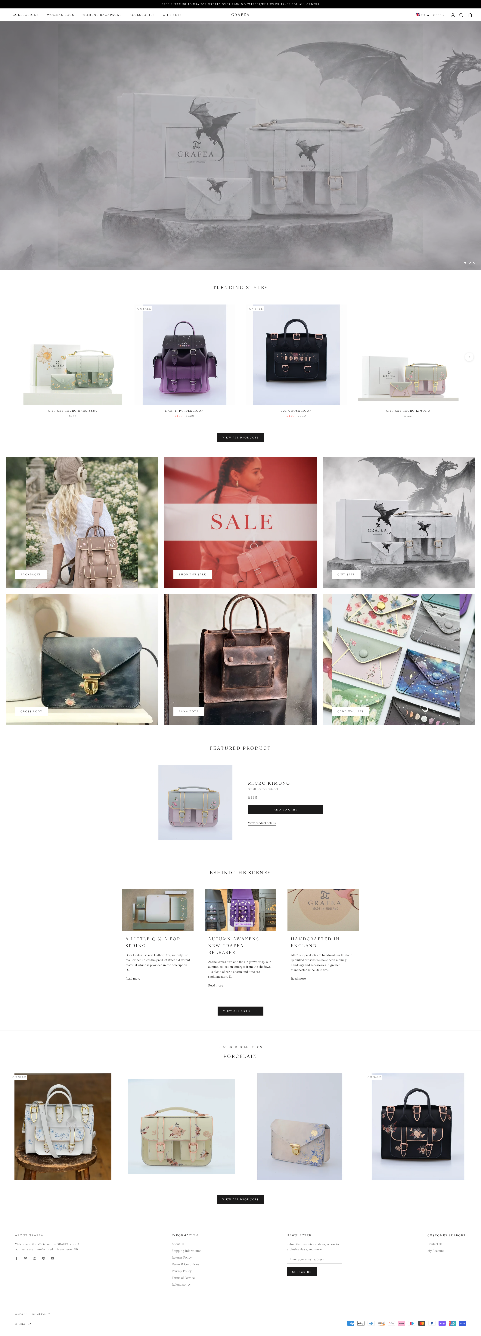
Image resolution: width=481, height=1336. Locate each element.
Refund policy (181, 1284)
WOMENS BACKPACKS (102, 15)
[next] (469, 357)
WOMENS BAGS (60, 15)
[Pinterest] (43, 1257)
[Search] (461, 15)
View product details (262, 823)
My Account (435, 1251)
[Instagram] (34, 1257)
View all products (240, 437)
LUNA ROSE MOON (296, 410)
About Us (178, 1244)
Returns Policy (182, 1257)
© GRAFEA (23, 1323)
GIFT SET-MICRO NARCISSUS (73, 410)
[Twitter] (25, 1257)
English (39, 1313)
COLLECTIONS (26, 15)
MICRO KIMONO (269, 783)
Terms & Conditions (185, 1264)
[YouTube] (52, 1257)
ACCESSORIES (142, 15)
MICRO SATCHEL (240, 254)
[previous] (12, 357)
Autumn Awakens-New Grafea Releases (235, 945)
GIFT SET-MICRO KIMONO (408, 410)
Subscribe (301, 1272)
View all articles (240, 1011)
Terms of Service (183, 1278)
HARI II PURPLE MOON (184, 410)
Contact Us (434, 1244)
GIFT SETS (172, 15)
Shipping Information (187, 1251)
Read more (133, 978)
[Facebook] (16, 1257)
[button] (422, 15)
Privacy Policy (182, 1271)
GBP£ (437, 15)
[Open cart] (470, 15)
